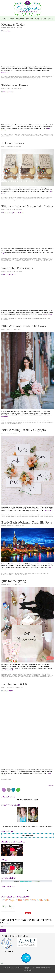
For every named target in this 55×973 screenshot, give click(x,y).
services (20, 19)
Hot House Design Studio (7, 260)
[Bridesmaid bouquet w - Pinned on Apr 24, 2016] (33, 900)
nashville (18, 574)
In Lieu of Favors (12, 143)
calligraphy (46, 514)
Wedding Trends (5, 136)
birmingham (42, 674)
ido (42, 77)
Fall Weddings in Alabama (40, 259)
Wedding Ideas (21, 135)
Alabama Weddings (19, 197)
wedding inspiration (30, 135)
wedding (29, 79)
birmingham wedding (9, 198)
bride (17, 77)
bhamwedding (18, 76)
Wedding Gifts (43, 676)
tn (21, 574)
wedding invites (35, 516)
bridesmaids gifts (17, 675)
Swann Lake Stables (34, 260)
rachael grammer (38, 198)
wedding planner (40, 135)
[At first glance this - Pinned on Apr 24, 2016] (40, 900)
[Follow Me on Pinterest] (27, 913)
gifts (30, 198)
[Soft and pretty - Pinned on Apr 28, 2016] (5, 900)
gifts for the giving (13, 581)
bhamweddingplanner (27, 76)
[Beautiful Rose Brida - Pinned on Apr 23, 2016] (47, 900)
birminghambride (37, 76)
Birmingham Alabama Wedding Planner (37, 258)
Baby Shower (43, 318)
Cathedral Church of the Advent (13, 259)
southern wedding (6, 676)
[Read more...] (5, 72)
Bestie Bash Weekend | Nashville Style (26, 522)
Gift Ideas (26, 198)
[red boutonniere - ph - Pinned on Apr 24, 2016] (12, 900)
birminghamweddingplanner (8, 77)
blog (37, 19)
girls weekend (9, 574)
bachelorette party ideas (35, 573)
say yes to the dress (26, 422)
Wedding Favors (10, 200)
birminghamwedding (47, 76)
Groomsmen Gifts (36, 675)
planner (46, 77)
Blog (9, 76)
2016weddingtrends (26, 514)
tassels (3, 135)
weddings (26, 200)
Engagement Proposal (30, 77)
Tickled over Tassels (14, 85)
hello (43, 19)
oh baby (8, 319)
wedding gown (8, 423)
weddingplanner (36, 79)
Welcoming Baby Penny (17, 268)
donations (17, 198)
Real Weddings (17, 260)
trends (3, 516)
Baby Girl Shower (27, 318)
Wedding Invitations (26, 516)
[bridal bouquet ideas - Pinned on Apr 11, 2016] (12, 906)
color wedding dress (12, 422)
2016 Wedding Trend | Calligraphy (23, 430)
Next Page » (51, 785)
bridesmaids (10, 675)
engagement (22, 77)
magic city (50, 675)
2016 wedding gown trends (21, 421)
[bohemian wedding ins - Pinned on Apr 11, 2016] (5, 906)
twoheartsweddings (22, 79)
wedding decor (14, 135)
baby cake (20, 318)
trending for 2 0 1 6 (14, 684)
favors (22, 198)
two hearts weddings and (28, 676)
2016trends (17, 514)
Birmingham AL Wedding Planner (38, 197)
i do (51, 514)
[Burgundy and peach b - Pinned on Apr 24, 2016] (26, 900)
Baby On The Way (36, 318)
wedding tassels (49, 135)
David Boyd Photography (27, 259)
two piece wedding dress (43, 422)
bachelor (26, 573)
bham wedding (24, 134)
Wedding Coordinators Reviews (26, 881)
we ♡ (51, 19)
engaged (24, 675)
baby (16, 318)
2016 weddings (18, 674)
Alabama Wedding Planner (21, 258)
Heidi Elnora (49, 259)
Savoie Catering (25, 260)
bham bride (17, 134)
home (4, 19)
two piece (33, 422)
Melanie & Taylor (13, 24)
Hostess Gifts (44, 675)
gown (19, 422)
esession (39, 77)
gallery (29, 19)
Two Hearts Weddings (27, 8)
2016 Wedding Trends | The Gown (23, 326)
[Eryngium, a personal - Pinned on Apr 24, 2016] (19, 900)
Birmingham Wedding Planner (35, 134)
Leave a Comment (18, 27)
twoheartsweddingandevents (8, 79)
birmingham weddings (48, 134)
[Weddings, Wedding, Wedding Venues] (26, 955)
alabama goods (26, 674)
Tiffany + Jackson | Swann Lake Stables (27, 206)
